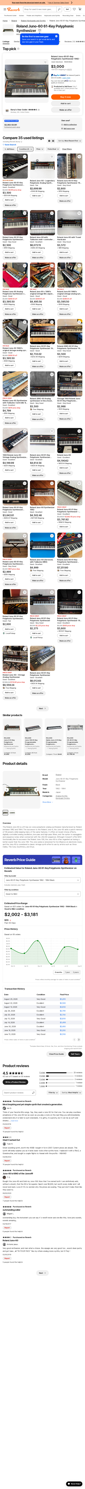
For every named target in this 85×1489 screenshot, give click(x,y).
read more (14, 1121)
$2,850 (63, 1007)
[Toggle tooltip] (18, 48)
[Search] (59, 9)
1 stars (42, 1086)
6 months (58, 972)
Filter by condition (11, 890)
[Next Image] (36, 790)
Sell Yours (75, 1054)
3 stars (42, 1079)
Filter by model (10, 876)
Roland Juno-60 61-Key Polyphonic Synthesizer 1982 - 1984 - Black (65, 57)
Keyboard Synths (63, 798)
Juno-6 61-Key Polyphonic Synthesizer (9, 742)
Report (7, 1128)
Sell (67, 9)
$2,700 (63, 1015)
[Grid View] (49, 141)
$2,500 (63, 1003)
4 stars (42, 1076)
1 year (67, 972)
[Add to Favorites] (39, 30)
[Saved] (74, 9)
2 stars (42, 1082)
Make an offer (66, 110)
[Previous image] (8, 81)
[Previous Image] (6, 790)
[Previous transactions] (74, 1039)
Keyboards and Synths (52, 15)
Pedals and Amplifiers (34, 15)
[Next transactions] (79, 1039)
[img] (32, 110)
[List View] (53, 141)
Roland (58, 775)
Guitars (21, 15)
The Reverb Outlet (10, 15)
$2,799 (63, 1011)
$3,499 (63, 1022)
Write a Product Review (15, 1082)
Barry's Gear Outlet (19, 110)
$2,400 (63, 1026)
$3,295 (63, 999)
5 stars (42, 1072)
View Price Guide (56, 1054)
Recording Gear (68, 15)
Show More (46, 802)
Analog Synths (61, 796)
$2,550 (63, 1034)
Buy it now (65, 97)
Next (41, 708)
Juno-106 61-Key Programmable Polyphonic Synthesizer (31, 742)
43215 (69, 69)
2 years (76, 972)
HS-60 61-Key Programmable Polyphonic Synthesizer (72, 742)
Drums (78, 15)
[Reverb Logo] (13, 9)
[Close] (56, 36)
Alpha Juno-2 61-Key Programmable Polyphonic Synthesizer (53, 742)
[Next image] (45, 81)
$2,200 (63, 1030)
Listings (6, 41)
